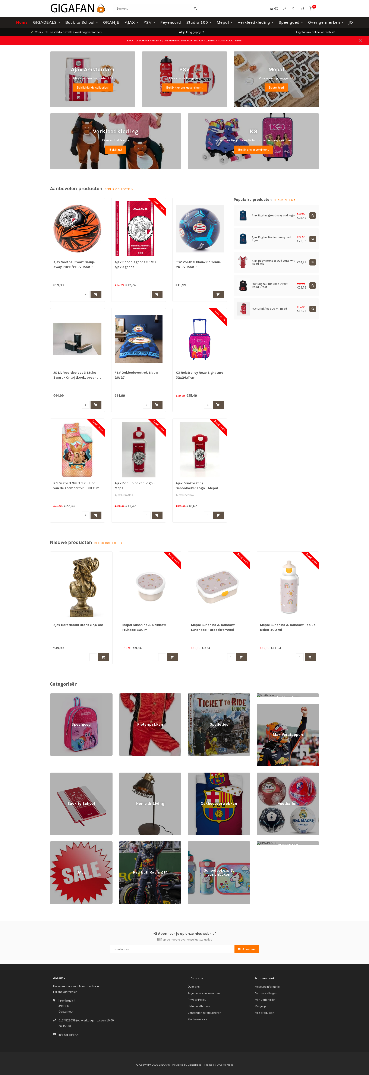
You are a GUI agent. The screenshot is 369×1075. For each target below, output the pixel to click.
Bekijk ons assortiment (253, 149)
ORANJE (111, 22)
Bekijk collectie (118, 189)
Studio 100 (197, 22)
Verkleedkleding (254, 22)
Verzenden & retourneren (204, 1012)
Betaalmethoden (199, 1006)
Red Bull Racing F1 (131, 843)
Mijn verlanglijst (265, 999)
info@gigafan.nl (69, 1034)
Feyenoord (170, 22)
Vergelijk (260, 1006)
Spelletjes (194, 695)
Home (22, 22)
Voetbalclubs (265, 695)
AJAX (130, 22)
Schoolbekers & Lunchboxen (207, 843)
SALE (53, 843)
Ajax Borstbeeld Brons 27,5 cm (78, 625)
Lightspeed (195, 1064)
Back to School (80, 22)
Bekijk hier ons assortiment (184, 87)
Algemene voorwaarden (204, 993)
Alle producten (264, 1012)
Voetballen (264, 774)
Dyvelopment (225, 1064)
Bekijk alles (284, 199)
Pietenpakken (128, 695)
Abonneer (249, 949)
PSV (148, 22)
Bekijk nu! (116, 149)
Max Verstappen (267, 705)
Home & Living (128, 774)
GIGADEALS (45, 22)
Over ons (194, 986)
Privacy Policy (197, 999)
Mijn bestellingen (266, 993)
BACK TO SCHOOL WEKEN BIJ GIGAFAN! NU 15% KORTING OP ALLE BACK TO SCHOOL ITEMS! (184, 40)
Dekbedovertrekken (201, 774)
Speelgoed (289, 22)
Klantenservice (197, 1019)
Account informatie (267, 986)
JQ (350, 22)
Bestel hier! (276, 87)
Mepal (223, 22)
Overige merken (324, 22)
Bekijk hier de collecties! (92, 87)
